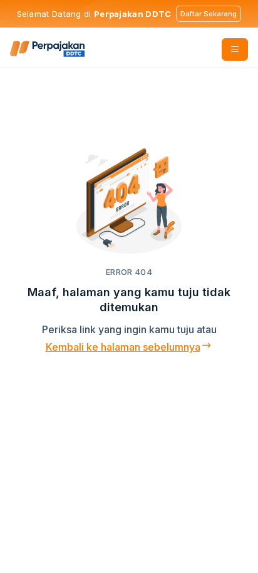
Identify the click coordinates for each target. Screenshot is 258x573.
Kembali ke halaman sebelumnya (123, 347)
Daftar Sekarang (208, 13)
